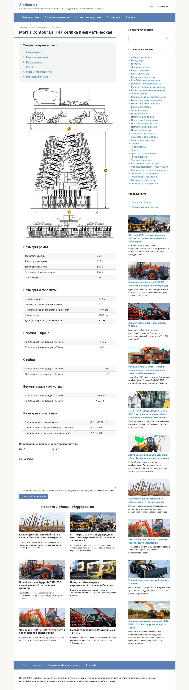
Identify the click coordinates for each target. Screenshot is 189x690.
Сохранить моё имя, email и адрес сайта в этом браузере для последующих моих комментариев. (68, 491)
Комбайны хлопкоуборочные (146, 83)
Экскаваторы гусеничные (144, 173)
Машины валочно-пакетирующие (148, 97)
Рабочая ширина (34, 62)
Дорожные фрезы (140, 67)
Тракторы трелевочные (143, 153)
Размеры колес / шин (37, 76)
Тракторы (130, 17)
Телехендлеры (139, 147)
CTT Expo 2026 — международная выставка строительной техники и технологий (92, 537)
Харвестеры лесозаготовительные (149, 170)
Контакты (163, 6)
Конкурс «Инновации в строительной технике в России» (91, 584)
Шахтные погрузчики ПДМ (145, 163)
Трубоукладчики (139, 157)
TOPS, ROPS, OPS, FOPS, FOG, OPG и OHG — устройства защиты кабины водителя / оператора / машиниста (147, 414)
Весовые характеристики (39, 71)
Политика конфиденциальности (64, 665)
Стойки (29, 67)
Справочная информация (145, 207)
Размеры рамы (34, 52)
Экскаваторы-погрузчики (88, 17)
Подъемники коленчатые (144, 123)
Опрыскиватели (139, 110)
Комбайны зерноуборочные (145, 80)
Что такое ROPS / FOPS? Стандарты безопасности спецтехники (42, 631)
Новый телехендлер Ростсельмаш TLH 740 (92, 631)
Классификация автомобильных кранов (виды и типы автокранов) (41, 536)
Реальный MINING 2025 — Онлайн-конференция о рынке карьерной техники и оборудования (146, 370)
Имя (22, 449)
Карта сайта (91, 665)
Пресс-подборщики (141, 130)
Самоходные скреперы (143, 140)
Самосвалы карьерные (143, 133)
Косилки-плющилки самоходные (148, 87)
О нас (150, 6)
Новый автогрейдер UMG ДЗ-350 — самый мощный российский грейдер (41, 585)
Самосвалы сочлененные (144, 137)
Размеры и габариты (37, 57)
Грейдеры (136, 63)
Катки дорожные (140, 73)
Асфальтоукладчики (141, 57)
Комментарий (26, 459)
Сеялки (135, 143)
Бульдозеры (137, 60)
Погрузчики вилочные (142, 117)
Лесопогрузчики (139, 93)
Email (55, 449)
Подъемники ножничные (144, 127)
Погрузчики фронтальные (58, 17)
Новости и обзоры (141, 202)
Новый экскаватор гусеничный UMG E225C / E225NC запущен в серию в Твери (148, 624)
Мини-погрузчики (30, 17)
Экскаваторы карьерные (144, 176)
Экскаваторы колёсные (143, 180)
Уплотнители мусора (141, 160)
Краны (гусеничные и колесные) (148, 90)
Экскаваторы (113, 17)
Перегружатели (139, 113)
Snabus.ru (28, 4)
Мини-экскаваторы (141, 107)
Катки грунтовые (140, 70)
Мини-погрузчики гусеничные (146, 100)
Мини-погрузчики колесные (145, 103)
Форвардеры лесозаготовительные (149, 166)
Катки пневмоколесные (143, 77)
